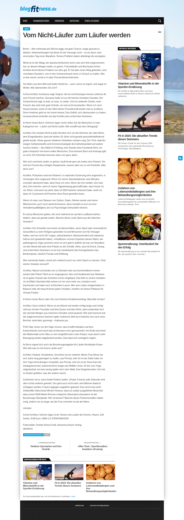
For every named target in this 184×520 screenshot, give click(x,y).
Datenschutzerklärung (99, 505)
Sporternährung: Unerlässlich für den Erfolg (138, 245)
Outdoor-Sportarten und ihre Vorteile (46, 447)
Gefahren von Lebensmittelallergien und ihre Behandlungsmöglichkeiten (101, 487)
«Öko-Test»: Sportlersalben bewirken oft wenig (92, 447)
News (25, 20)
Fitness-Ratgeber (92, 20)
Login (73, 496)
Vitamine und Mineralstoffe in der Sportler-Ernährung (33, 486)
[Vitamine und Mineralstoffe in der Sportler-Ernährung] (139, 79)
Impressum (79, 505)
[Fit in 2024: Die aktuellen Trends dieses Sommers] (139, 131)
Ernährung (59, 20)
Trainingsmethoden (41, 20)
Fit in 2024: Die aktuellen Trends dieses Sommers (68, 484)
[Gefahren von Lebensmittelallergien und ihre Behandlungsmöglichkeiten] (139, 183)
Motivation (74, 20)
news (47, 435)
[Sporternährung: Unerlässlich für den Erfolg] (139, 239)
